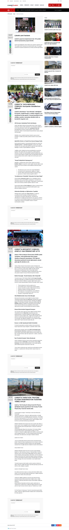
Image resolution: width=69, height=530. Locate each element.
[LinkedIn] (10, 45)
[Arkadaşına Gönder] (10, 49)
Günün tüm (58, 10)
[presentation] (11, 10)
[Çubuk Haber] (13, 5)
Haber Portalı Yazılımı (12, 528)
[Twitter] (10, 43)
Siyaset (32, 5)
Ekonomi (37, 5)
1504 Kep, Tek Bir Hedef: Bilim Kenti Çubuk (28, 10)
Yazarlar (42, 5)
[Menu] (50, 5)
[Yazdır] (10, 50)
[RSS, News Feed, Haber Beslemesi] (60, 525)
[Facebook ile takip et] (52, 525)
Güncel (21, 5)
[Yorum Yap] (10, 52)
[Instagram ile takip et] (57, 525)
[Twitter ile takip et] (55, 525)
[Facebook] (10, 41)
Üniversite (26, 5)
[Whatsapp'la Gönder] (10, 47)
